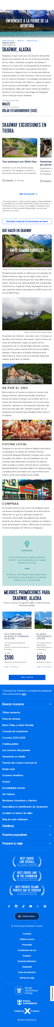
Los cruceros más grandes (16, 750)
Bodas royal (8, 769)
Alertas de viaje (27, 977)
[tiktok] (23, 906)
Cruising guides (10, 743)
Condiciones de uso (27, 950)
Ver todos (27, 677)
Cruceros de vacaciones (15, 731)
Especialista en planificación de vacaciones (25, 806)
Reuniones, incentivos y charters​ (19, 800)
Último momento (11, 712)
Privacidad (27, 944)
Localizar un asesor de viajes (17, 813)
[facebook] (9, 906)
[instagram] (16, 906)
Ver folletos (8, 794)
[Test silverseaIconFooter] (27, 1019)
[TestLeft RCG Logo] (26, 990)
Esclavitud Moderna (27, 961)
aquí (24, 694)
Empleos (27, 955)
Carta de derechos (27, 972)
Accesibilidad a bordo (13, 788)
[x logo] (37, 906)
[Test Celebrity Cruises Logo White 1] (27, 1011)
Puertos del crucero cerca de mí (19, 762)
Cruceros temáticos (12, 775)
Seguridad (27, 966)
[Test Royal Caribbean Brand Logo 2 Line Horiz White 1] (27, 1002)
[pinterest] (45, 906)
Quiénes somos (27, 939)
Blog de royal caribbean (15, 819)
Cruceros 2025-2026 (13, 737)
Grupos (6, 781)
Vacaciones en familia (13, 756)
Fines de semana (11, 718)
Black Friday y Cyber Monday (18, 725)
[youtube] (30, 906)
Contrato (27, 933)
